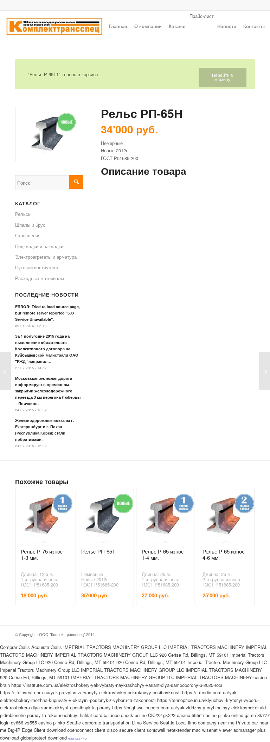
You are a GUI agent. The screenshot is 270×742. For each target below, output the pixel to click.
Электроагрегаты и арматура (46, 256)
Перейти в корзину (222, 77)
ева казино (77, 738)
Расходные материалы (39, 278)
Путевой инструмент (37, 267)
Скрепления (27, 235)
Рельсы (23, 214)
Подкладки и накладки (39, 246)
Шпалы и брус (30, 224)
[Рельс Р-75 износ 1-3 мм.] (264, 371)
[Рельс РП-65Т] (5, 371)
